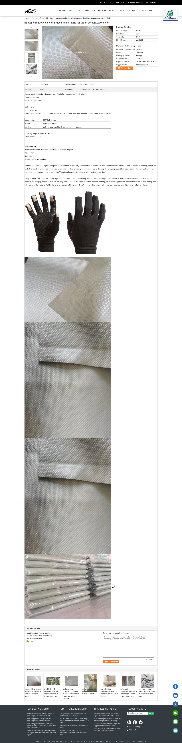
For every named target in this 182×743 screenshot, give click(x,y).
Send (151, 713)
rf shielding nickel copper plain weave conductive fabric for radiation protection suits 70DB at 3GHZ (41, 726)
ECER (143, 741)
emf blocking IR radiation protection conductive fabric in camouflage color (51, 692)
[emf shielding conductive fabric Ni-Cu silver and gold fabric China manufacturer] (128, 681)
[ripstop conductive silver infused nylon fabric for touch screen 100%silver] (77, 52)
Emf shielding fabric (47, 18)
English (152, 2)
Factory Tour (106, 11)
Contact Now (126, 68)
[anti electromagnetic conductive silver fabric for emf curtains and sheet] (147, 681)
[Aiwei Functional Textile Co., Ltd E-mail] (31, 641)
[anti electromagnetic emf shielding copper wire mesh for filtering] (90, 683)
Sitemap (137, 727)
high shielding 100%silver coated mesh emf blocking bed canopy (109, 692)
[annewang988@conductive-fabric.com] (175, 731)
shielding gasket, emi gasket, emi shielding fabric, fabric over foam (39, 720)
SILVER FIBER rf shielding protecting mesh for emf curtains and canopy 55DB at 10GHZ (74, 721)
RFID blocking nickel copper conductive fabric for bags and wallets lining (108, 720)
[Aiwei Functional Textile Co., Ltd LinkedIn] (129, 722)
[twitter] (175, 704)
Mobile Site (133, 730)
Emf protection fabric (74, 709)
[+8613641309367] (175, 722)
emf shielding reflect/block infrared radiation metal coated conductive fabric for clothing (71, 694)
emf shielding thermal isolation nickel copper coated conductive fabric (33, 692)
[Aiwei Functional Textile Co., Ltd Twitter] (140, 722)
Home (62, 11)
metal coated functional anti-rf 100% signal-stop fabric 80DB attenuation (107, 715)
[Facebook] (175, 686)
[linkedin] (175, 695)
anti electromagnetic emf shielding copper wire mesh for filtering (89, 691)
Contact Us (145, 11)
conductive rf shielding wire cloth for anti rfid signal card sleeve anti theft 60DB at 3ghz (41, 733)
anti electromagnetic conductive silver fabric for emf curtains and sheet (147, 692)
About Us (90, 11)
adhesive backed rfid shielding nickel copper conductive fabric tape (107, 725)
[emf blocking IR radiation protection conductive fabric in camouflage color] (53, 681)
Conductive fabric (38, 709)
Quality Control (126, 11)
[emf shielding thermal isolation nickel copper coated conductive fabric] (34, 681)
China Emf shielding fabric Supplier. (61, 741)
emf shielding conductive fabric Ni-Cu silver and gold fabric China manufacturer (128, 692)
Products (74, 11)
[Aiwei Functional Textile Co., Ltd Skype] (28, 641)
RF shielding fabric (105, 709)
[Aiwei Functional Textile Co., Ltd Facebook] (135, 722)
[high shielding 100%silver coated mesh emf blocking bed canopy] (109, 681)
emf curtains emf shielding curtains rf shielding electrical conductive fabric (40, 715)
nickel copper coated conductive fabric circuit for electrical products (107, 730)
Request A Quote (135, 2)
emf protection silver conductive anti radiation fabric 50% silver (73, 715)
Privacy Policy (41, 741)
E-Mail (129, 727)
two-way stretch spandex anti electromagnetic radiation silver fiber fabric (73, 733)
